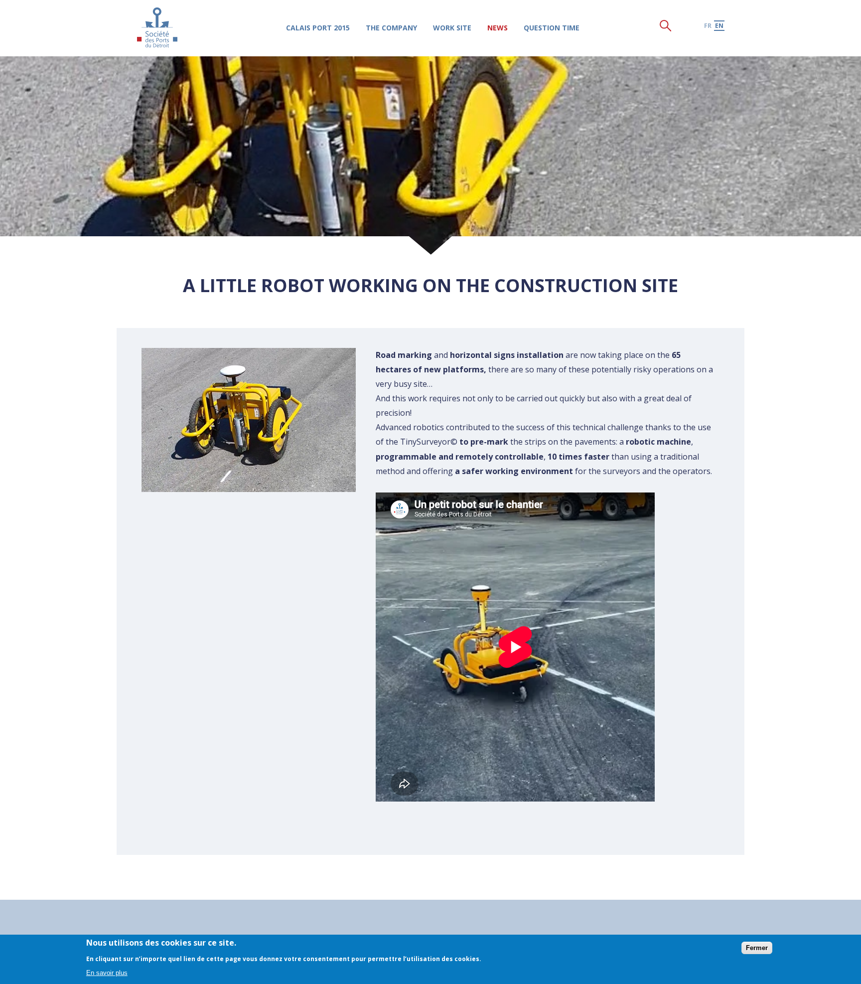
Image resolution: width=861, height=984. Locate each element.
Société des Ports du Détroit (157, 27)
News (497, 27)
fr (708, 25)
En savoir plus (107, 973)
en (719, 25)
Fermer (757, 947)
